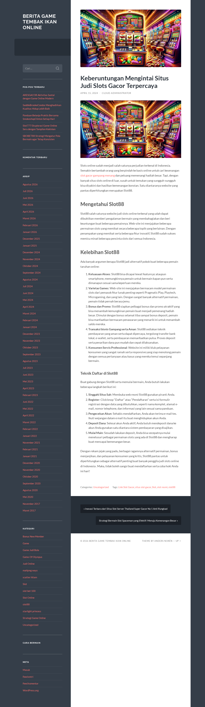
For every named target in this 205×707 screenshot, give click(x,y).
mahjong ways (30, 570)
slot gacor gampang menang (97, 175)
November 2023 (31, 340)
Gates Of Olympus (32, 556)
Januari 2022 (30, 435)
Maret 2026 (29, 218)
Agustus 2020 (30, 490)
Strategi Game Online (34, 618)
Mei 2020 (28, 496)
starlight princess (32, 611)
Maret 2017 (29, 510)
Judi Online (29, 563)
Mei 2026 (28, 204)
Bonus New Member (33, 536)
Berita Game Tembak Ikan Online (40, 21)
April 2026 (28, 211)
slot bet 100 (29, 590)
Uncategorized (30, 624)
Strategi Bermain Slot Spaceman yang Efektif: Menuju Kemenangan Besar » (138, 520)
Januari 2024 (30, 327)
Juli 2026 (28, 191)
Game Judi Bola (31, 550)
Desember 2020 (31, 462)
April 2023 (28, 388)
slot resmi (162, 487)
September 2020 (32, 483)
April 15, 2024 (89, 93)
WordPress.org (31, 690)
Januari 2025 (30, 245)
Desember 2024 (31, 252)
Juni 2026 (28, 198)
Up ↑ (178, 541)
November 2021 (31, 442)
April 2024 (28, 306)
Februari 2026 (30, 225)
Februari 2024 (30, 320)
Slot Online (28, 597)
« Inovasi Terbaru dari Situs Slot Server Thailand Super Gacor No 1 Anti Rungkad (125, 508)
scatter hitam (30, 577)
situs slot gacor (143, 487)
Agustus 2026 (30, 184)
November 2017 (31, 503)
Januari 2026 (30, 231)
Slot (25, 584)
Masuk (26, 669)
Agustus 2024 (30, 279)
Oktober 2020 (30, 476)
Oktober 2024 (30, 265)
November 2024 (31, 259)
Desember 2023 (31, 333)
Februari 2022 (30, 428)
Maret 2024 (29, 313)
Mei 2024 (28, 299)
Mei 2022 (28, 408)
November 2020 (31, 469)
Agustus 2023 (30, 361)
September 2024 (32, 272)
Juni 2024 (28, 293)
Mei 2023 (28, 381)
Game (26, 543)
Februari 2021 (30, 449)
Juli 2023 (28, 367)
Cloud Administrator (116, 93)
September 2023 (32, 354)
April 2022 (28, 415)
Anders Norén (163, 541)
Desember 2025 (31, 238)
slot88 (26, 604)
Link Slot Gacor (126, 487)
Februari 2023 (30, 395)
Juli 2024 (28, 286)
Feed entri (28, 676)
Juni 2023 (28, 374)
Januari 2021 (30, 456)
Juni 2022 (28, 401)
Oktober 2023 (30, 347)
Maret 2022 (29, 422)
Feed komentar (30, 683)
